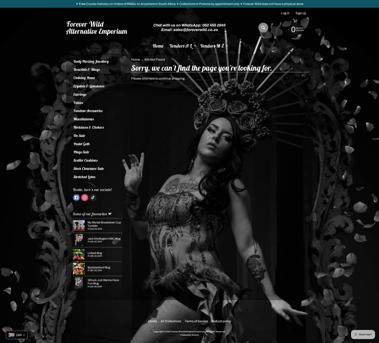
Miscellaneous (83, 119)
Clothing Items (84, 77)
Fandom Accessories (87, 110)
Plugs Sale (81, 152)
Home (158, 46)
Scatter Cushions (85, 160)
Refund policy (221, 321)
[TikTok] (93, 197)
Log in (285, 13)
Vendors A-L (183, 47)
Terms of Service (196, 321)
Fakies (78, 102)
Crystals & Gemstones (88, 86)
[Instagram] (84, 197)
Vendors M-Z (214, 47)
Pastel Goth (81, 144)
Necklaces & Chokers (88, 127)
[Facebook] (76, 197)
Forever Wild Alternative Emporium (97, 28)
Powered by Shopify (189, 335)
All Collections (171, 321)
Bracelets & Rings (86, 69)
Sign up (301, 13)
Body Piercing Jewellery (91, 61)
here (151, 78)
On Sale (79, 135)
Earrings (79, 94)
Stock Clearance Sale (88, 168)
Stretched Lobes (84, 176)
